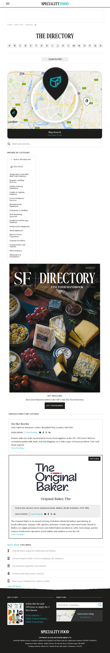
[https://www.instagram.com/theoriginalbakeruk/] (51, 514)
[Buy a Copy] (54, 392)
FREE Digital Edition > (37, 619)
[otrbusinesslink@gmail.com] (40, 432)
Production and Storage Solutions (19, 221)
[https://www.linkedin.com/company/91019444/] (49, 432)
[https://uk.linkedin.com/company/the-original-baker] (54, 514)
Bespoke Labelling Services (17, 181)
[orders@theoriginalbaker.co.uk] (45, 514)
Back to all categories (22, 159)
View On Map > (18, 448)
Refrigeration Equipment (20, 227)
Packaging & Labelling (19, 210)
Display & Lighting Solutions (17, 193)
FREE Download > (35, 622)
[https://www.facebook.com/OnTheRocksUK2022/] (43, 432)
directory (19, 25)
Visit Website (31, 432)
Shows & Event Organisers (16, 235)
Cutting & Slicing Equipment (16, 187)
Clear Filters (55, 59)
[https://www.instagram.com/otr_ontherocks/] (46, 432)
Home (9, 25)
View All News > (14, 586)
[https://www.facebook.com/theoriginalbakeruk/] (48, 514)
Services (29, 25)
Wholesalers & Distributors (15, 256)
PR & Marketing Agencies (16, 215)
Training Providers (17, 241)
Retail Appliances (16, 231)
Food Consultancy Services (17, 199)
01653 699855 (21, 514)
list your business (54, 405)
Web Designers (16, 251)
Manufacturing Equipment (16, 205)
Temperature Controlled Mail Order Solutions (19, 175)
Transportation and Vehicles (17, 246)
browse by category (18, 152)
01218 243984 (17, 432)
